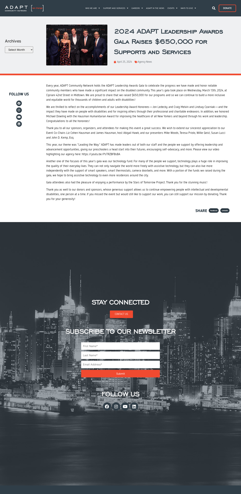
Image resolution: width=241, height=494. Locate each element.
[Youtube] (19, 117)
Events (171, 8)
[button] (214, 8)
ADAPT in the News (155, 8)
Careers (135, 8)
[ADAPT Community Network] (24, 8)
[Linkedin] (19, 124)
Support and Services (114, 8)
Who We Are (91, 8)
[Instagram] (19, 110)
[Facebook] (19, 103)
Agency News (145, 62)
